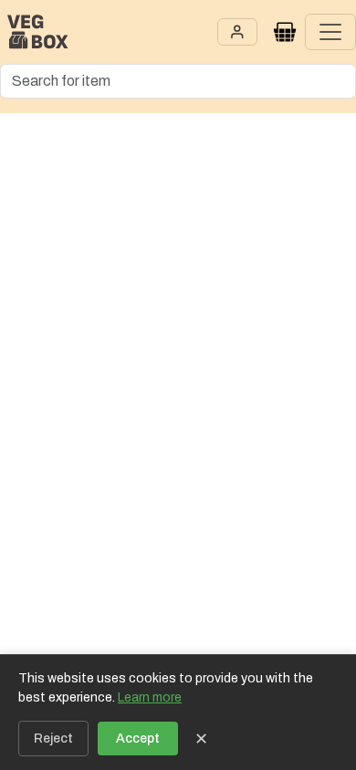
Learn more (150, 697)
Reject (53, 738)
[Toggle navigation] (330, 32)
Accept (138, 738)
